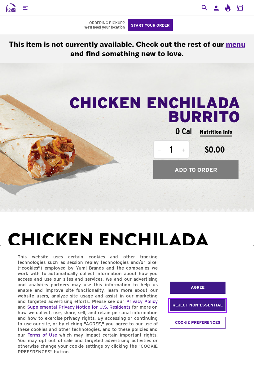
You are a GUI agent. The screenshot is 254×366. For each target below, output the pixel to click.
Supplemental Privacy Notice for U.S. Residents (78, 307)
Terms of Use (42, 335)
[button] (25, 7)
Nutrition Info (216, 132)
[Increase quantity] (183, 150)
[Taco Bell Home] (10, 7)
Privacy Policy (142, 301)
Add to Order (196, 170)
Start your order (150, 25)
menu (235, 44)
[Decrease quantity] (159, 150)
